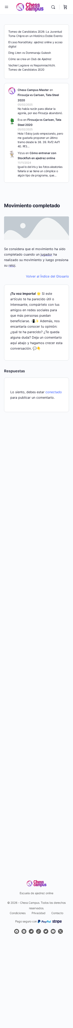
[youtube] (53, 931)
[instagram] (23, 931)
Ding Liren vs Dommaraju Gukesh (29, 52)
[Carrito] (65, 7)
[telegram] (31, 931)
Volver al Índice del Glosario (47, 276)
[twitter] (45, 931)
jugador (46, 254)
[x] (60, 931)
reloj (12, 265)
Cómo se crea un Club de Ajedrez (30, 59)
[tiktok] (38, 931)
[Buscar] (54, 7)
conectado (53, 392)
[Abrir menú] (6, 7)
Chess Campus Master (33, 90)
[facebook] (16, 931)
